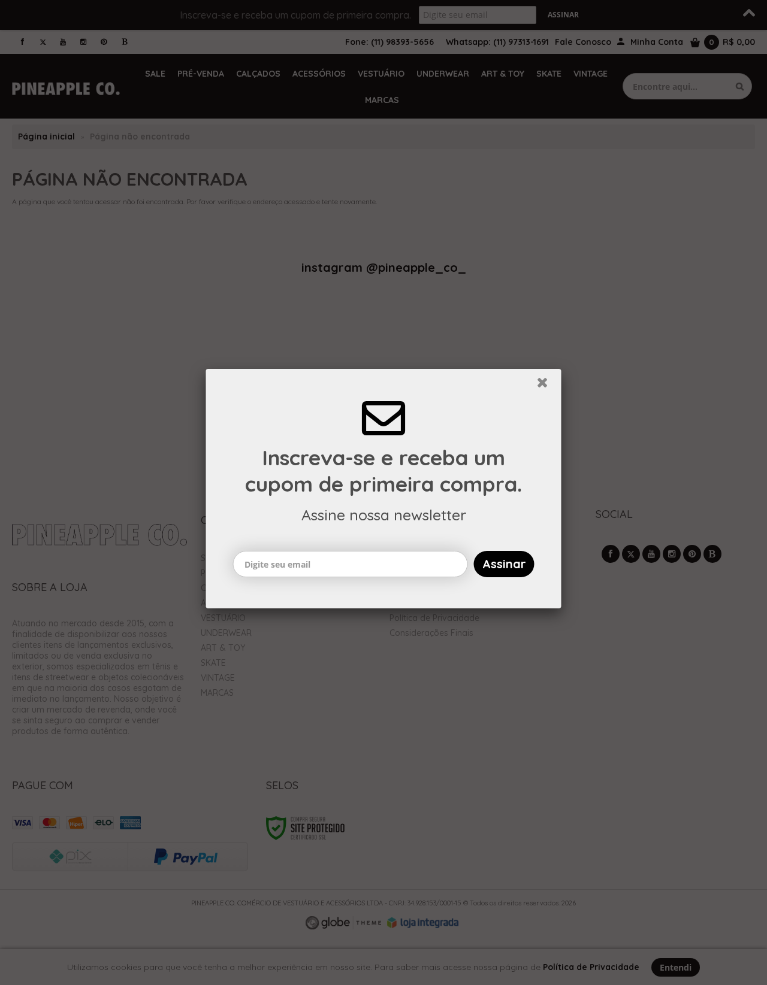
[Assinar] (504, 567)
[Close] (547, 389)
